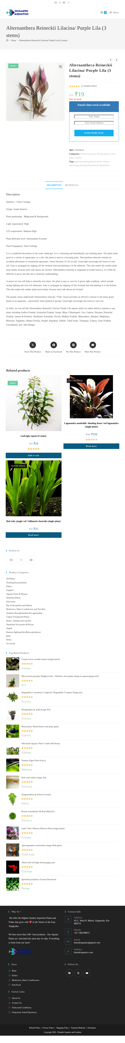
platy (8, 636)
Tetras (8, 639)
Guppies (10, 590)
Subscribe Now (94, 133)
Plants (107, 165)
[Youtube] (31, 559)
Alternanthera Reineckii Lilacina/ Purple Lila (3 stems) (43, 40)
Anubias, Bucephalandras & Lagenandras (24, 613)
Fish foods (10, 601)
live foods (10, 643)
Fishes (9, 586)
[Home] (7, 40)
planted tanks (98, 165)
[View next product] (116, 60)
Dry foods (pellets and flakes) (19, 605)
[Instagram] (21, 559)
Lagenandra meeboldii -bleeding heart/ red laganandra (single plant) (91, 425)
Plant (14, 970)
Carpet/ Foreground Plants (17, 617)
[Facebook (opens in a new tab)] (56, 2)
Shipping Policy (62, 1028)
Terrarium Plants (13, 597)
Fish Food (16, 985)
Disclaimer (92, 1028)
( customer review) (89, 86)
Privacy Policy (48, 1028)
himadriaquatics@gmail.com (87, 942)
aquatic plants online (99, 161)
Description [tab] (54, 185)
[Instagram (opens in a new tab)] (60, 2)
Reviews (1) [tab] (71, 185)
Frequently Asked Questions (24, 1012)
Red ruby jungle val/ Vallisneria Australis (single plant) (33, 521)
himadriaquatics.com (83, 952)
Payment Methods (78, 1028)
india (88, 165)
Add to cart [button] (33, 455)
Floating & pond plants (16, 582)
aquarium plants (82, 161)
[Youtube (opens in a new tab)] (64, 2)
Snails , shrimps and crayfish (18, 620)
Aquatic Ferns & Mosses (17, 594)
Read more (91, 446)
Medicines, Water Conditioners (25, 980)
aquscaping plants (77, 165)
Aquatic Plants (96, 154)
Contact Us (17, 1003)
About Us (16, 998)
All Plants (84, 154)
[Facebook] (11, 559)
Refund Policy (34, 1028)
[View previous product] (111, 60)
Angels (9, 628)
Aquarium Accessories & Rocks (20, 624)
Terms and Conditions (21, 1007)
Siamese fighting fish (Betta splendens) (23, 632)
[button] (60, 66)
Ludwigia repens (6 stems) (33, 436)
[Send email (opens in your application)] (68, 2)
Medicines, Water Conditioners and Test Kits (25, 609)
